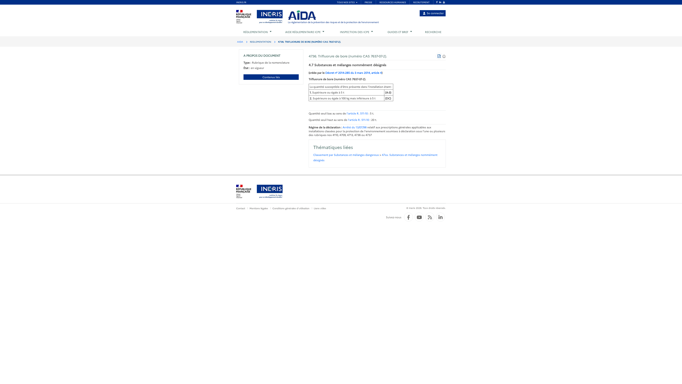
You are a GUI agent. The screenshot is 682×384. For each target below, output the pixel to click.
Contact (240, 208)
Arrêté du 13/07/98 (355, 127)
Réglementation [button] (255, 32)
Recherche (433, 32)
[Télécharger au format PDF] (439, 56)
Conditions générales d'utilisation (290, 208)
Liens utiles (320, 208)
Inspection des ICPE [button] (354, 32)
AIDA (240, 41)
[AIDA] (302, 15)
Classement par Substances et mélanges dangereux (346, 155)
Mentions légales (259, 208)
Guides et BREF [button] (398, 32)
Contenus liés (271, 77)
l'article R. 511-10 (357, 113)
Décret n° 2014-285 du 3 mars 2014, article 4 (353, 72)
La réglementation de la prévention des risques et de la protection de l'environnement (333, 22)
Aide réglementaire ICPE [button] (303, 32)
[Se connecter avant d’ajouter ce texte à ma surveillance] (444, 56)
